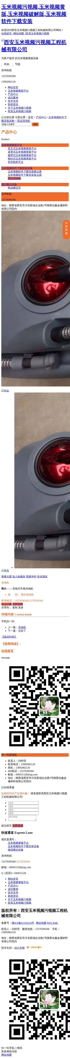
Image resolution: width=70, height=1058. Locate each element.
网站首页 (13, 87)
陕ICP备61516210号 (23, 923)
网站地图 (41, 923)
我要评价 (31, 576)
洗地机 (22, 627)
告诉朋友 (42, 576)
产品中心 (13, 94)
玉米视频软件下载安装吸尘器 (25, 171)
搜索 (35, 124)
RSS (49, 923)
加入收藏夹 (18, 576)
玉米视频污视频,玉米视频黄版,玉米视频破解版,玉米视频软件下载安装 (33, 14)
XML (55, 923)
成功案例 (13, 97)
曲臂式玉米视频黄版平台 (22, 155)
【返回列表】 (9, 636)
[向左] (5, 390)
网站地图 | (20, 33)
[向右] (5, 570)
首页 (30, 117)
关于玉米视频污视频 (19, 107)
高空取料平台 (15, 162)
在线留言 (7, 651)
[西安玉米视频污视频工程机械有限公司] (35, 49)
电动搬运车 (14, 187)
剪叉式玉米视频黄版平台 (22, 148)
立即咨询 (17, 604)
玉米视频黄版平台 (18, 90)
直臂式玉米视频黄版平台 (22, 151)
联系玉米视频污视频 (37, 33)
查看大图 (6, 576)
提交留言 (6, 825)
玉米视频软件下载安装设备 (17, 168)
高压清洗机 (23, 120)
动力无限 (19, 947)
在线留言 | (7, 33)
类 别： (14, 594)
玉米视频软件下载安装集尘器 (25, 175)
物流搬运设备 (9, 184)
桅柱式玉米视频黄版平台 (22, 158)
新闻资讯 (13, 104)
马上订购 (6, 604)
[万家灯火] (34, 947)
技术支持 (13, 101)
